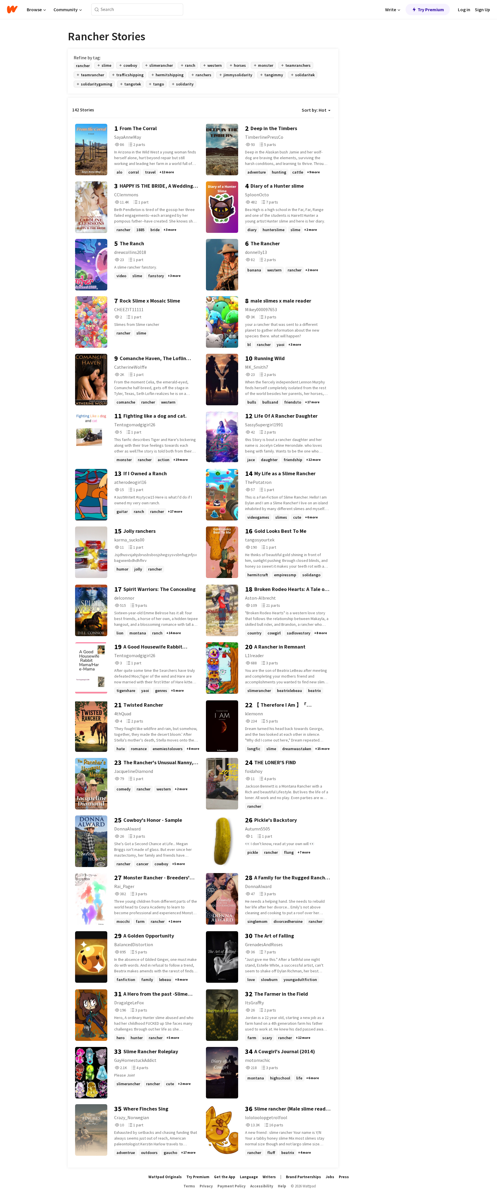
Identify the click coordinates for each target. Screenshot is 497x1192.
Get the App (224, 1176)
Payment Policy (231, 1186)
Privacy (206, 1186)
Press (344, 1176)
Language (249, 1176)
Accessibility (261, 1186)
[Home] (12, 9)
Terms (189, 1186)
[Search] (96, 9)
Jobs (330, 1176)
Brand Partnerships (303, 1176)
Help (282, 1186)
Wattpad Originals (165, 1176)
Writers (269, 1176)
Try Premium (431, 9)
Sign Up (482, 9)
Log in (464, 9)
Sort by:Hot (314, 110)
